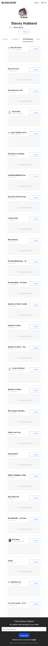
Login (33, 639)
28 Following (28, 39)
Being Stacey (18, 27)
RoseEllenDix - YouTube (17, 518)
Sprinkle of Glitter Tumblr (17, 304)
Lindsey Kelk (13, 218)
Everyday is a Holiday (16, 154)
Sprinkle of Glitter (14, 389)
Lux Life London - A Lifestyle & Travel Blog (24, 603)
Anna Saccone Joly (15, 90)
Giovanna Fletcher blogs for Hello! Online (24, 196)
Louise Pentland (18, 368)
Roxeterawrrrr (13, 454)
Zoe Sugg (15, 539)
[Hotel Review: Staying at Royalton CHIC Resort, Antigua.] (34, 612)
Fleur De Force (16, 47)
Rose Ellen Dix (13, 497)
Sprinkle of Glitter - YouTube (18, 347)
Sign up (43, 2)
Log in (36, 2)
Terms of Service (33, 643)
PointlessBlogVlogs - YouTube (19, 261)
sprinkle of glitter (14, 325)
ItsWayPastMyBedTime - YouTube (20, 175)
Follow (25, 32)
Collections (15, 39)
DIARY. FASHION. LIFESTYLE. (19, 475)
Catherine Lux (15, 582)
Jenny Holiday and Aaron (20, 132)
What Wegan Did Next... (17, 411)
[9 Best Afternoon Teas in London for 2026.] (24, 612)
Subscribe (24, 635)
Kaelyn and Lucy (14, 432)
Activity (5, 39)
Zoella (10, 560)
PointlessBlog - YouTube (17, 282)
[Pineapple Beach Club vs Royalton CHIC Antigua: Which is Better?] (13, 612)
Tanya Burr (16, 111)
